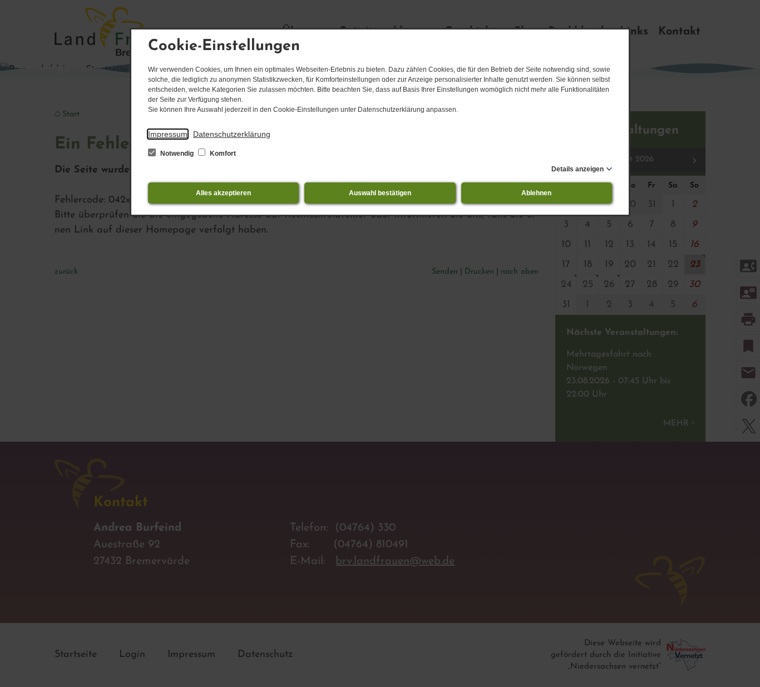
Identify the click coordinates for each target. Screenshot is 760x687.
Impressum (167, 134)
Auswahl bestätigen (380, 193)
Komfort (222, 153)
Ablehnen (536, 193)
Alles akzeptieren (223, 193)
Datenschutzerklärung (231, 134)
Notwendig (177, 153)
